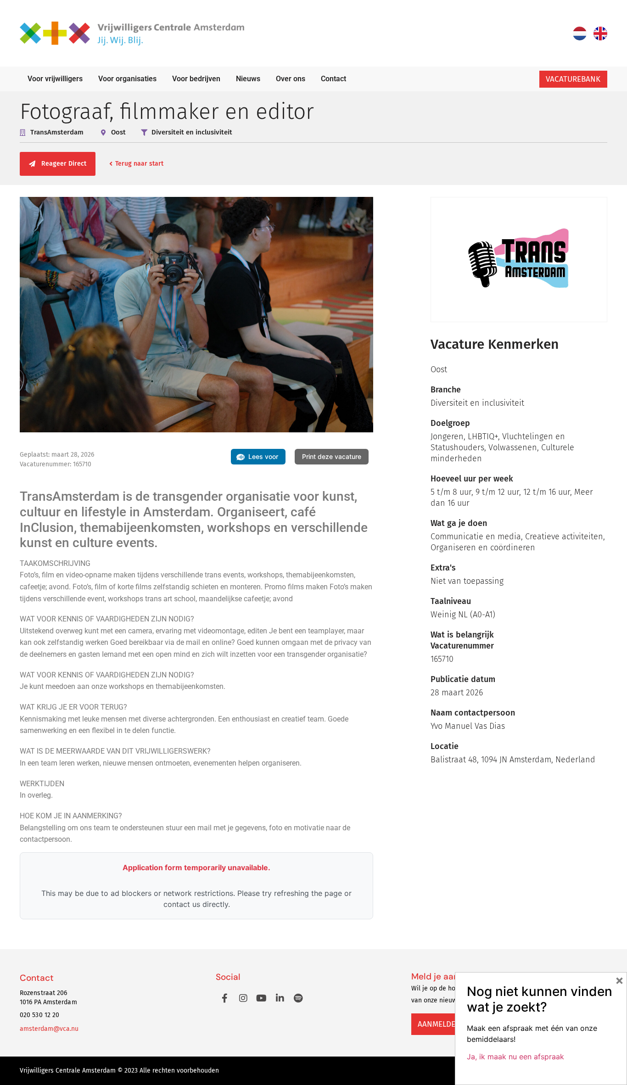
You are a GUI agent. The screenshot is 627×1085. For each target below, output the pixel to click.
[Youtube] (261, 998)
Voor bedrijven (196, 78)
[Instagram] (243, 998)
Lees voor (263, 456)
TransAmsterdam (57, 132)
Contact (333, 78)
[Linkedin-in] (280, 998)
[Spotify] (298, 998)
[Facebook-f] (225, 998)
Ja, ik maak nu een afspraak (515, 1056)
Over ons (290, 78)
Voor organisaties (127, 78)
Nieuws (248, 78)
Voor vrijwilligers (55, 78)
